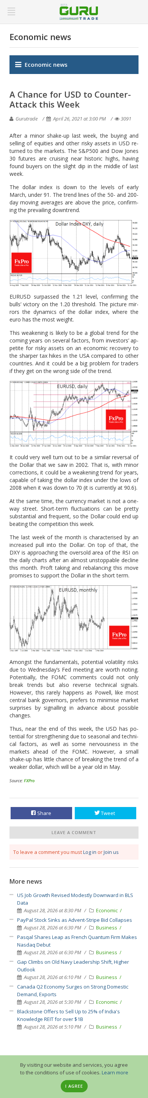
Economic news (46, 64)
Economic (107, 910)
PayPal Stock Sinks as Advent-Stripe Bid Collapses (74, 919)
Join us (111, 852)
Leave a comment (74, 832)
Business (107, 927)
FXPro (29, 780)
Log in (89, 852)
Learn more (115, 1072)
